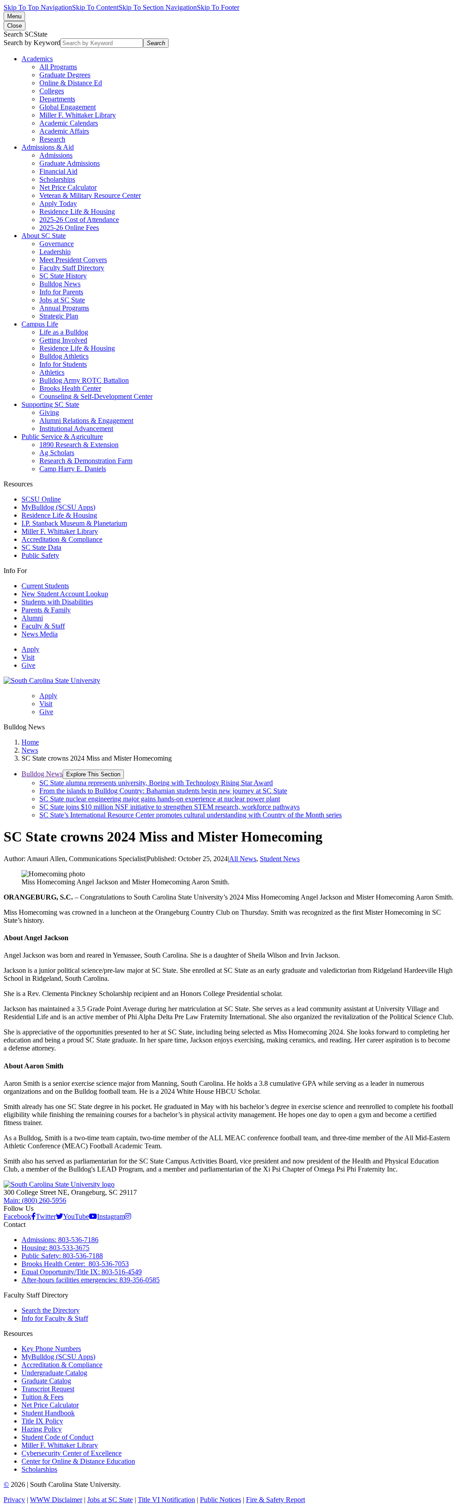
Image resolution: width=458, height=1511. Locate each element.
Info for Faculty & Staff (54, 1318)
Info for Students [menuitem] (63, 364)
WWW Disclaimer (56, 1499)
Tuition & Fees (42, 1397)
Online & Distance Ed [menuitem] (70, 83)
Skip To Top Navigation (38, 7)
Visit (27, 657)
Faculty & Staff (43, 626)
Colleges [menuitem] (51, 91)
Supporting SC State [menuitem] (50, 404)
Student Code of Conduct (57, 1437)
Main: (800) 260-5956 (35, 1200)
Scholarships (39, 1469)
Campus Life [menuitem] (39, 324)
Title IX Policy (42, 1421)
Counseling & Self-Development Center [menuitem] (96, 396)
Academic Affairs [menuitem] (64, 131)
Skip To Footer (218, 7)
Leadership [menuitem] (55, 251)
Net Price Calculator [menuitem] (68, 187)
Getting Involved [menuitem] (63, 340)
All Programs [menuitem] (58, 67)
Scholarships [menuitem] (57, 179)
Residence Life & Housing (59, 515)
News (29, 750)
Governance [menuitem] (56, 243)
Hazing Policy (41, 1429)
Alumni (32, 618)
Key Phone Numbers (51, 1348)
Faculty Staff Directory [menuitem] (71, 268)
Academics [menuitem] (37, 59)
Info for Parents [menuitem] (61, 292)
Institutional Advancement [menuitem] (76, 428)
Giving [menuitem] (49, 412)
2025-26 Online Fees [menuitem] (69, 227)
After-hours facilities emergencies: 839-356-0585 (90, 1280)
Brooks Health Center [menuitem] (70, 388)
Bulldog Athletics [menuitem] (64, 356)
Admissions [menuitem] (55, 155)
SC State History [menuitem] (63, 276)
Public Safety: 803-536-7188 (62, 1256)
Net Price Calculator (50, 1405)
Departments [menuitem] (57, 99)
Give (28, 665)
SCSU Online (41, 499)
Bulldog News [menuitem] (60, 284)
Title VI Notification (166, 1499)
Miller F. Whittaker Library (59, 531)
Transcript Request (47, 1389)
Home (30, 742)
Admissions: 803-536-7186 (59, 1239)
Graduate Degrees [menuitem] (64, 75)
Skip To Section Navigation (158, 7)
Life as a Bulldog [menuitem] (63, 332)
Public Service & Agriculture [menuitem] (62, 436)
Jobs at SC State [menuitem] (62, 300)
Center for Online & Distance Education (78, 1461)
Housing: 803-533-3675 (55, 1247)
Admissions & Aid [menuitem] (47, 147)
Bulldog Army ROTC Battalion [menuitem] (84, 380)
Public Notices (220, 1499)
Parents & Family (46, 610)
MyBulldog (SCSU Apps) (58, 507)
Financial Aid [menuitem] (58, 171)
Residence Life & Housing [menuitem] (77, 211)
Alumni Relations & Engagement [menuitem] (86, 420)
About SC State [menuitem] (43, 235)
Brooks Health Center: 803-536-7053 (75, 1264)
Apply (30, 649)
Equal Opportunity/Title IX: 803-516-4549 (81, 1272)
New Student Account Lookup (64, 594)
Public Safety (40, 555)
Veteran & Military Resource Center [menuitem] (90, 195)
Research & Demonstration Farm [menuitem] (85, 461)
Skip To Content (95, 7)
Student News (280, 858)
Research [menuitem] (52, 139)
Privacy (14, 1499)
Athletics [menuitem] (51, 372)
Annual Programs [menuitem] (64, 308)
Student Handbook (48, 1413)
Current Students (45, 586)
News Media (39, 634)
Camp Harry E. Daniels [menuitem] (72, 469)
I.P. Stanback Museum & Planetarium (74, 523)
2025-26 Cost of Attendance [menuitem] (79, 219)
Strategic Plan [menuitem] (58, 316)
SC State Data (41, 547)
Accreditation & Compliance (61, 539)
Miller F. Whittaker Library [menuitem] (77, 115)
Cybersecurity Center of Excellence (71, 1453)
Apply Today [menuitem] (58, 203)
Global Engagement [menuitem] (67, 107)
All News (242, 858)
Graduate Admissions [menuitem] (69, 163)
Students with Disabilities (57, 602)
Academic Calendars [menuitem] (68, 123)
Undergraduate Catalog (54, 1373)
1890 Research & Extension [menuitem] (79, 444)
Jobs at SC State (110, 1499)
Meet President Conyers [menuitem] (73, 260)
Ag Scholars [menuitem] (56, 452)
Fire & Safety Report (275, 1499)
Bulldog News (42, 774)
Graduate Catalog (46, 1381)
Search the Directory (50, 1310)
